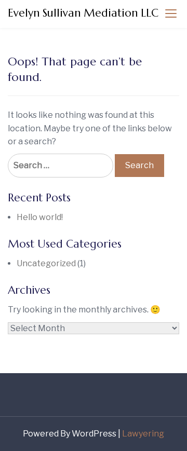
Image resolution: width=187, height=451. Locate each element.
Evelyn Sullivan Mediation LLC (83, 13)
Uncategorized (46, 263)
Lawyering (143, 434)
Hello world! (40, 217)
